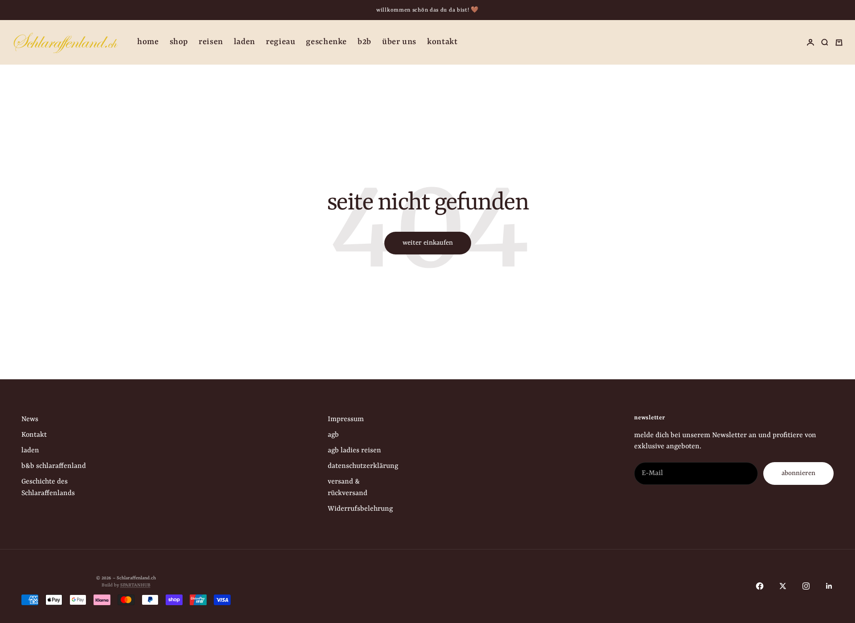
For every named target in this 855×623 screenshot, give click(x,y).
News (29, 419)
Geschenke (326, 42)
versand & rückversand (347, 487)
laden (30, 451)
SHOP (179, 42)
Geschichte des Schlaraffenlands (48, 487)
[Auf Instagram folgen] (806, 586)
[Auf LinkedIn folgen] (829, 586)
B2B (364, 42)
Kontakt (442, 42)
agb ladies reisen (354, 451)
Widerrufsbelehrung (360, 509)
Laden (244, 42)
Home (148, 42)
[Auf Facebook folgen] (759, 586)
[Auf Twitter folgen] (782, 586)
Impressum (346, 419)
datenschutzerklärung (363, 466)
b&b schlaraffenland (53, 466)
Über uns (399, 42)
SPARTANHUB (135, 585)
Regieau (280, 42)
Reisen (211, 42)
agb (333, 435)
